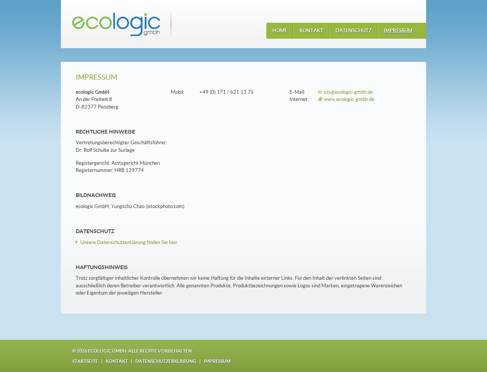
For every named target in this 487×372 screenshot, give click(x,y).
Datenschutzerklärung (165, 361)
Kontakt (117, 361)
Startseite (85, 361)
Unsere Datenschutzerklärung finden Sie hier (128, 242)
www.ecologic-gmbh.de (349, 99)
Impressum (217, 361)
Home (279, 30)
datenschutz (354, 30)
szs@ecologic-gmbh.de (348, 92)
